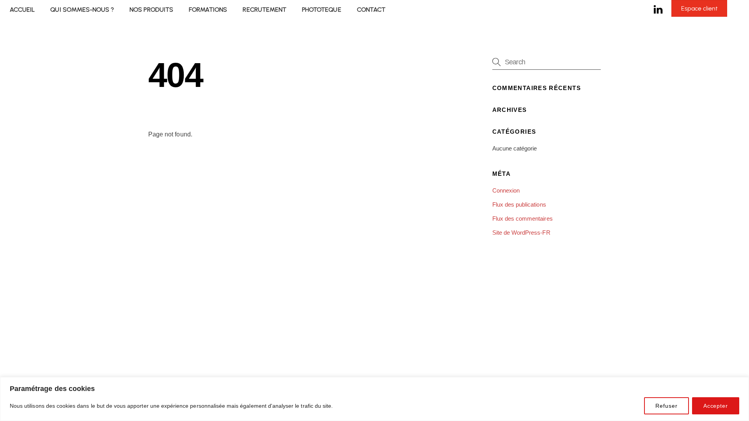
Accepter (715, 406)
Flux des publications (519, 204)
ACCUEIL (22, 9)
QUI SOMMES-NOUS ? (82, 9)
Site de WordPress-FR (521, 232)
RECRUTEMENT (264, 9)
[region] (374, 399)
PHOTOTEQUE (321, 9)
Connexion (506, 190)
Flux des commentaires (522, 218)
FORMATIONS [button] (208, 9)
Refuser (666, 406)
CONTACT (371, 9)
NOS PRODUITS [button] (151, 9)
